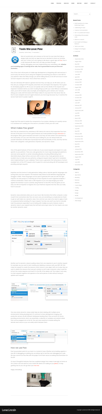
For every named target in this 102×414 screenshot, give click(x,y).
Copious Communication (81, 30)
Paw (61, 60)
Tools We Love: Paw (31, 49)
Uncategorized (79, 198)
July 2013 (77, 159)
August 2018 (78, 87)
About (86, 3)
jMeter (56, 363)
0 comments (35, 52)
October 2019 (78, 72)
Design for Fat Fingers (80, 49)
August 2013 (78, 157)
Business (77, 180)
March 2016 (77, 118)
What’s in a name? (79, 39)
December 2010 (79, 164)
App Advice (78, 175)
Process (59, 3)
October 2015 (78, 123)
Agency (77, 172)
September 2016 (79, 110)
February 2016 (78, 121)
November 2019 (79, 69)
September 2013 (79, 154)
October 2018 (78, 84)
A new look (77, 51)
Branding (77, 177)
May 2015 (77, 131)
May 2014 (77, 144)
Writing (79, 3)
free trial (36, 365)
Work (72, 3)
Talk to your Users (79, 46)
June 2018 (77, 90)
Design (76, 190)
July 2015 (77, 128)
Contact (92, 3)
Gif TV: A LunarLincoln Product (82, 32)
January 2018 (78, 95)
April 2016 (77, 115)
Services (66, 3)
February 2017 (78, 105)
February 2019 (78, 79)
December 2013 (79, 152)
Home (52, 3)
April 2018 (77, 92)
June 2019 (77, 74)
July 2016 (77, 113)
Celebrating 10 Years (80, 27)
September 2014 (79, 141)
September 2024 (79, 59)
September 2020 (79, 66)
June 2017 (77, 103)
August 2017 (78, 100)
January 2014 (78, 149)
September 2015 (79, 126)
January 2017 (78, 108)
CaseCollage (78, 185)
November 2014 (79, 139)
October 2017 (78, 97)
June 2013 (77, 162)
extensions (60, 133)
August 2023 (78, 61)
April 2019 (77, 77)
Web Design (78, 200)
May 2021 (77, 64)
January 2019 (78, 82)
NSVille (76, 195)
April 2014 (77, 146)
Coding (77, 187)
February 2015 (78, 133)
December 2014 (79, 136)
